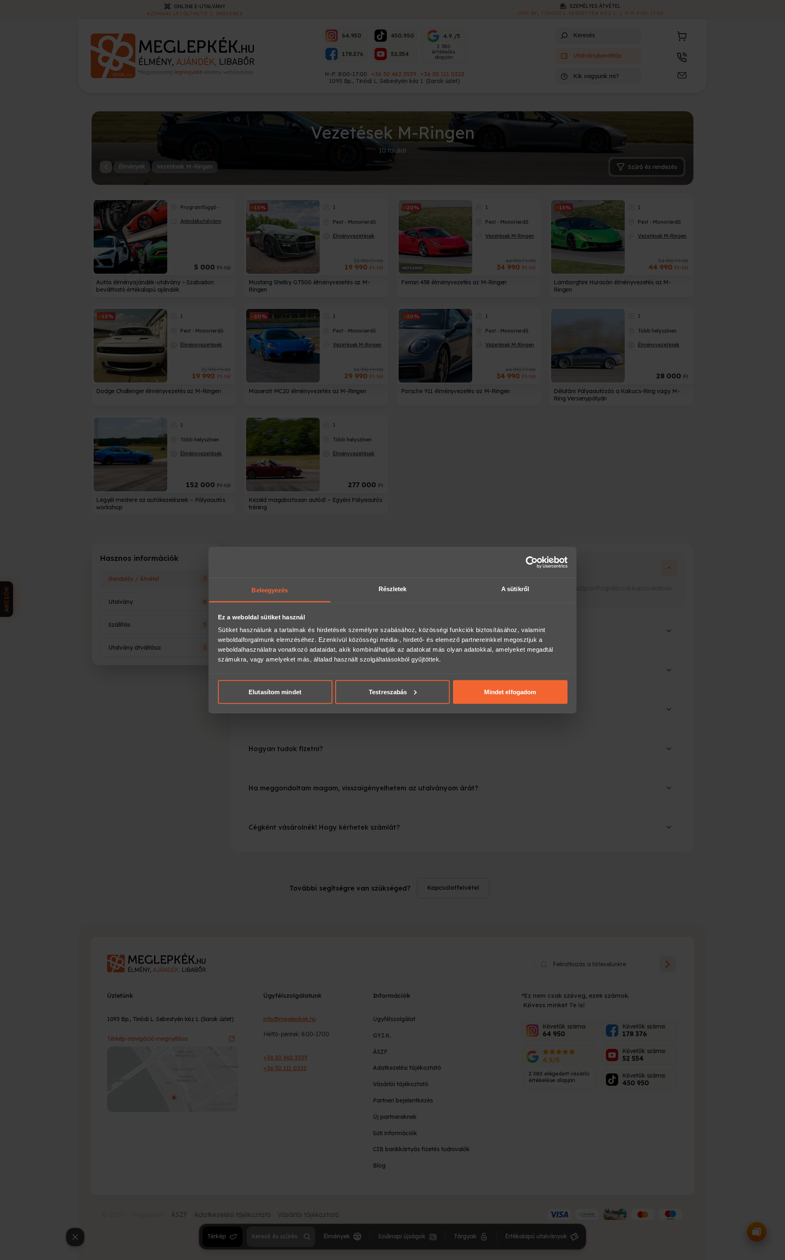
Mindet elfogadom (510, 691)
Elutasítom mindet (275, 691)
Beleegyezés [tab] (269, 590)
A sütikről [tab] (515, 588)
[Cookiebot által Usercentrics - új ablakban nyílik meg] (531, 562)
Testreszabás (388, 691)
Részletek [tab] (393, 588)
